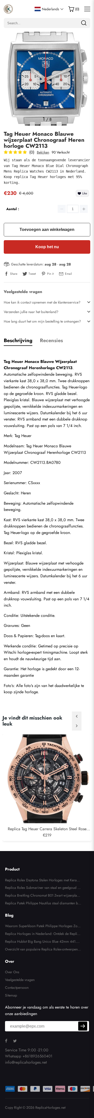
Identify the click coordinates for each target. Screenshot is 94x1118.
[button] (76, 716)
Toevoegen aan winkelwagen (47, 229)
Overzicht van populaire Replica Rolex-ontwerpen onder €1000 (43, 950)
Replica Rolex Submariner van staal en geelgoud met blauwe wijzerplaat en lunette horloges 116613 (42, 888)
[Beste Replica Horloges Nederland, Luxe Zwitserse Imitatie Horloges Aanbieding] (8, 9)
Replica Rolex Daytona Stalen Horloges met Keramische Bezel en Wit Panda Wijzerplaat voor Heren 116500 (43, 881)
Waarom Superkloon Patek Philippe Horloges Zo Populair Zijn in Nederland (42, 926)
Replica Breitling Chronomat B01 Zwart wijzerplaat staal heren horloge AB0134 (42, 896)
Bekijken (43, 152)
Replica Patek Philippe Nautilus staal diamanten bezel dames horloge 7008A (43, 904)
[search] (83, 23)
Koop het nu (47, 247)
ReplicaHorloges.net (50, 1107)
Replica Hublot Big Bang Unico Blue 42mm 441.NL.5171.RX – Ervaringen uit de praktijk (42, 942)
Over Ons (12, 971)
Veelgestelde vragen (20, 979)
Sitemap (11, 995)
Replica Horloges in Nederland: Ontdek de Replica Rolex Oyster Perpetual (43, 934)
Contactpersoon (17, 987)
